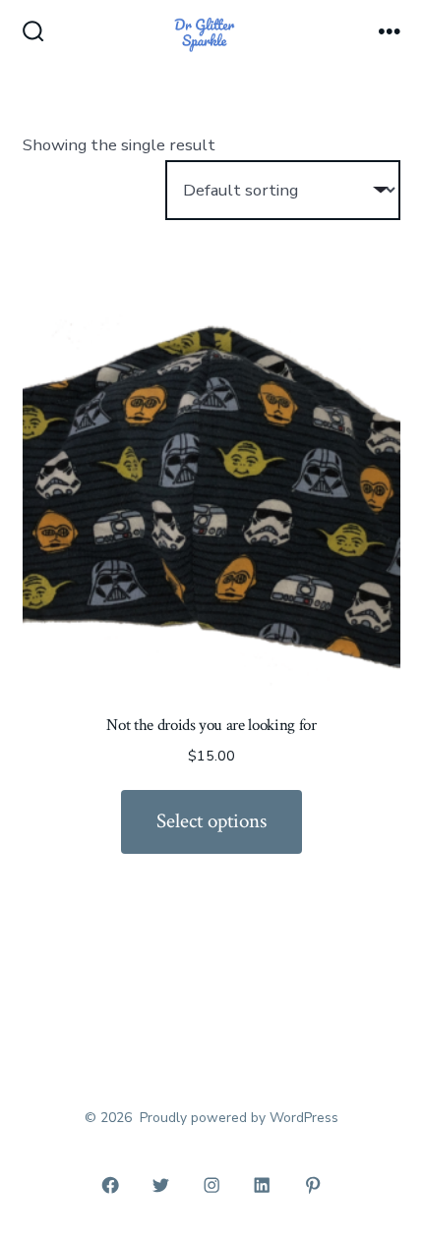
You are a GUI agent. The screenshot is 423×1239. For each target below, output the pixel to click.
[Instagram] (211, 1185)
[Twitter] (161, 1185)
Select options (211, 821)
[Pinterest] (312, 1185)
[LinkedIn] (262, 1185)
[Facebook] (110, 1185)
